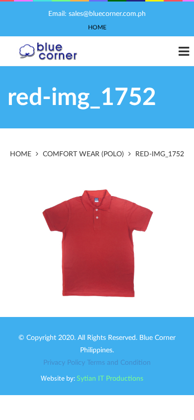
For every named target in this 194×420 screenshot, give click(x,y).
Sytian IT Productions (110, 378)
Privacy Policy (64, 362)
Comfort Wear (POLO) (83, 154)
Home (97, 27)
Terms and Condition (119, 362)
